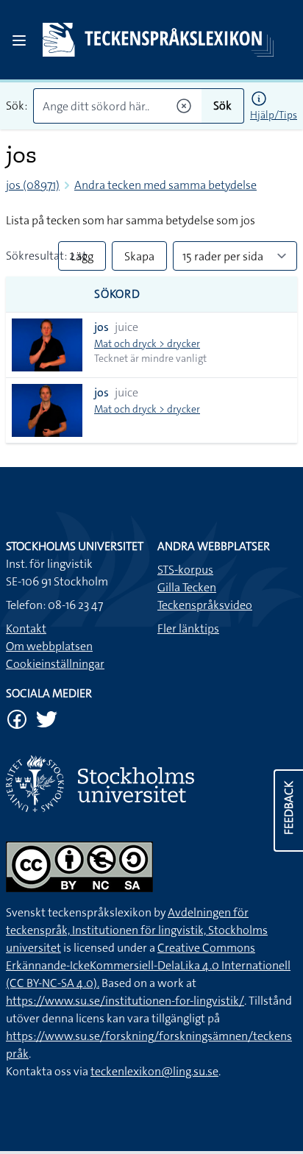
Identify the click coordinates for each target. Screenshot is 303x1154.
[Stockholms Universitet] (151, 783)
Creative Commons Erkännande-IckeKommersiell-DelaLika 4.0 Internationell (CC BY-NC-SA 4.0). (148, 965)
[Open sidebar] (19, 40)
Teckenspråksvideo (204, 605)
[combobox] (117, 106)
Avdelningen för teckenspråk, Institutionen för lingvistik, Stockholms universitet (137, 930)
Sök (222, 105)
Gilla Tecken (186, 587)
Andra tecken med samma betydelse (165, 185)
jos (101, 327)
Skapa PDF (139, 260)
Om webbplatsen (49, 646)
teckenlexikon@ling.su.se (154, 1071)
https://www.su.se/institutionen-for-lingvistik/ (125, 1000)
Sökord (117, 294)
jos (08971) (33, 185)
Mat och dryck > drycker (147, 343)
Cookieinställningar (55, 664)
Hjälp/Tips (273, 114)
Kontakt (26, 628)
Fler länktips (188, 628)
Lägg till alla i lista (82, 260)
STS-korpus (185, 569)
